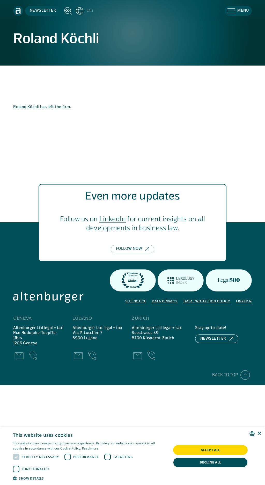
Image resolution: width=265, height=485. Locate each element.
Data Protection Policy (206, 301)
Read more (90, 448)
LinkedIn (112, 220)
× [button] (259, 434)
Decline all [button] (210, 462)
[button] (84, 11)
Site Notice (135, 301)
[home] (18, 11)
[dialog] (132, 456)
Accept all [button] (210, 450)
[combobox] (252, 433)
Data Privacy (165, 301)
